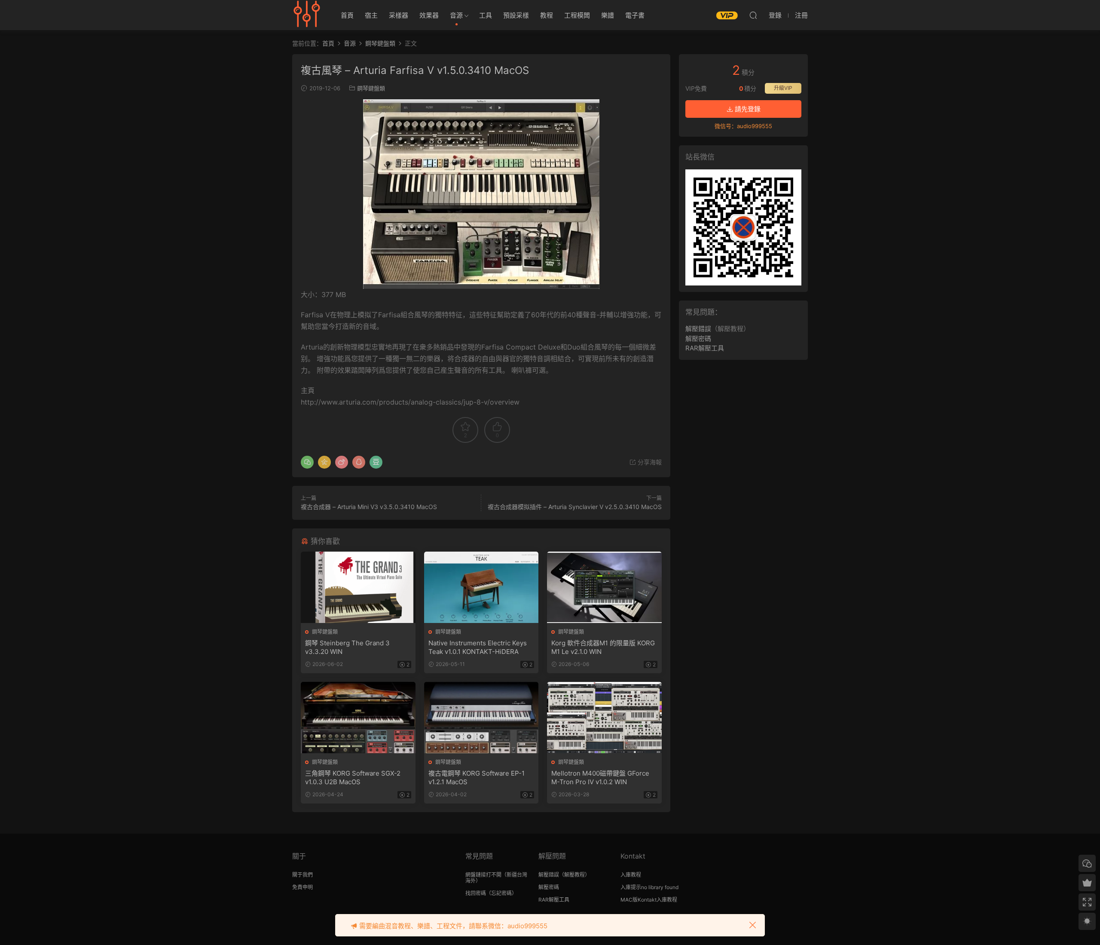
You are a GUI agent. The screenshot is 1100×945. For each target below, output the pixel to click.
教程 (546, 15)
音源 (456, 15)
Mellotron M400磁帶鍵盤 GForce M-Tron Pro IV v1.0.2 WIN (600, 777)
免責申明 (302, 887)
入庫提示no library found (649, 887)
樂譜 (607, 15)
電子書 (635, 15)
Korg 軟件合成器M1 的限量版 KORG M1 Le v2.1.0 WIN (603, 647)
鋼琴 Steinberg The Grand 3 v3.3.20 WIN (347, 647)
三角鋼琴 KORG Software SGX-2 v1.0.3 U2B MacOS (352, 777)
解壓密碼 (698, 338)
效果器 (429, 15)
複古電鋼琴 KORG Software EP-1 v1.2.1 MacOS (476, 777)
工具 (485, 15)
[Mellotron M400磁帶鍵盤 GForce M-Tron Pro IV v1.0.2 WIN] (604, 717)
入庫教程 (630, 874)
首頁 (347, 15)
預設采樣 (516, 15)
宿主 (371, 15)
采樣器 (398, 15)
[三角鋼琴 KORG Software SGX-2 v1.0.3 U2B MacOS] (358, 717)
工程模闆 (577, 15)
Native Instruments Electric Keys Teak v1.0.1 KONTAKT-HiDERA (477, 647)
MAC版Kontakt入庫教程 (648, 899)
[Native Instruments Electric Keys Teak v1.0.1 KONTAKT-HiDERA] (481, 587)
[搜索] (753, 15)
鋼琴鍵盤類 (371, 88)
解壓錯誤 (698, 329)
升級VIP (783, 88)
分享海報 (649, 462)
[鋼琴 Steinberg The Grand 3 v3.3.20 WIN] (358, 587)
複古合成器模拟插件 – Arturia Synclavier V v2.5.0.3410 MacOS (575, 506)
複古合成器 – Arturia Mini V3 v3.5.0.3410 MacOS (369, 506)
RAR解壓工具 (704, 348)
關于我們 (302, 874)
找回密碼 (475, 893)
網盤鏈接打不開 (483, 874)
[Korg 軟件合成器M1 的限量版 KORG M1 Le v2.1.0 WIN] (604, 587)
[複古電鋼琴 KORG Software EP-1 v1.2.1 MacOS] (481, 717)
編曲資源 (307, 15)
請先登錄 (747, 109)
